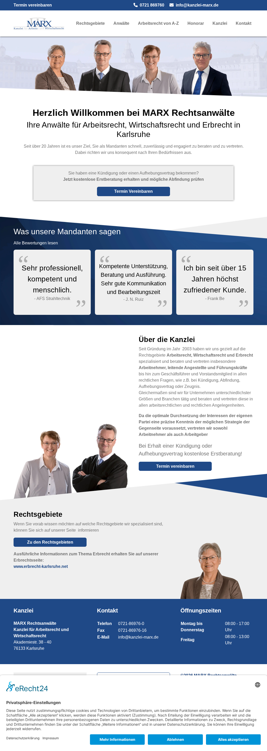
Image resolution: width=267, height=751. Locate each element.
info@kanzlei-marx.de (197, 5)
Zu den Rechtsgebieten (50, 542)
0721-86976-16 (132, 630)
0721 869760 (152, 5)
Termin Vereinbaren (133, 191)
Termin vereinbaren (33, 5)
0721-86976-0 (131, 623)
